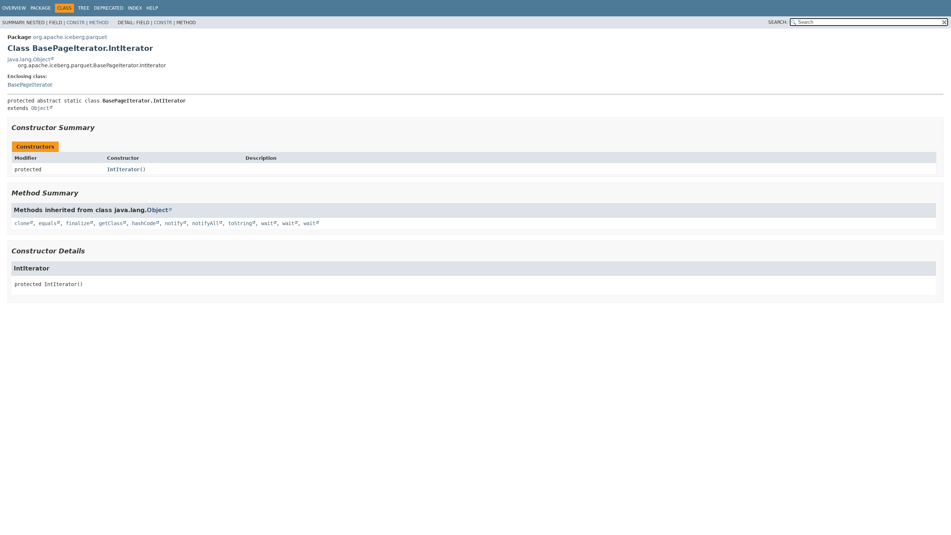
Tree (84, 8)
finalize (78, 223)
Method (98, 22)
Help (152, 8)
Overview (14, 8)
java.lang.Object (28, 59)
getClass (111, 223)
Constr (75, 22)
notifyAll (205, 223)
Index (135, 8)
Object (40, 108)
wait (267, 223)
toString (240, 223)
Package (40, 8)
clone (21, 223)
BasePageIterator (30, 85)
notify (174, 223)
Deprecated (108, 8)
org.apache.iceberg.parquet (70, 37)
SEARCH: (778, 22)
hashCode (144, 223)
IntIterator (123, 169)
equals (47, 223)
